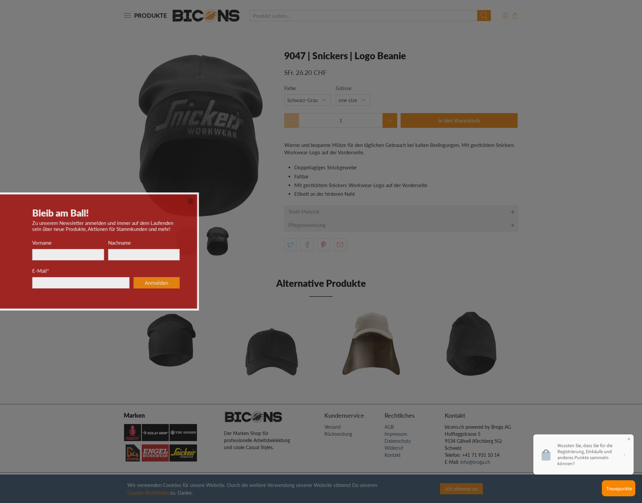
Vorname (308, 243)
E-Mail (307, 271)
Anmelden (423, 282)
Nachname (385, 243)
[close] (456, 201)
